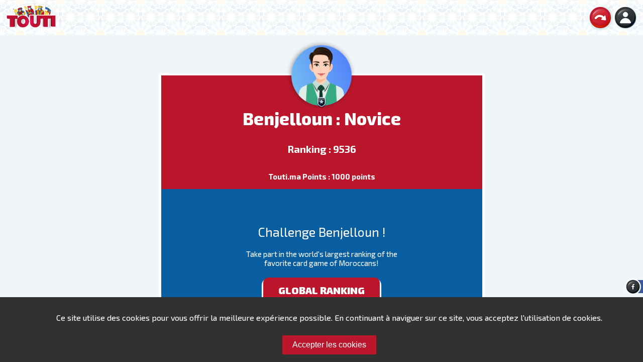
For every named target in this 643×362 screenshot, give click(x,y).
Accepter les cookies (329, 344)
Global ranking (321, 290)
